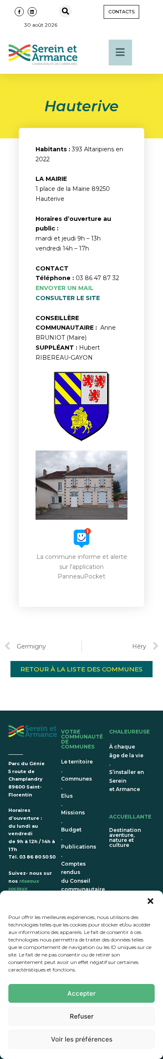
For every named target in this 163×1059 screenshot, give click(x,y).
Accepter (81, 993)
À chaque (122, 747)
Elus (67, 796)
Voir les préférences (81, 1039)
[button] (150, 901)
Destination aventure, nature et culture (125, 837)
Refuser (82, 1016)
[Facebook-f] (19, 11)
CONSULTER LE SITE (68, 298)
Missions (73, 812)
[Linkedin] (32, 11)
